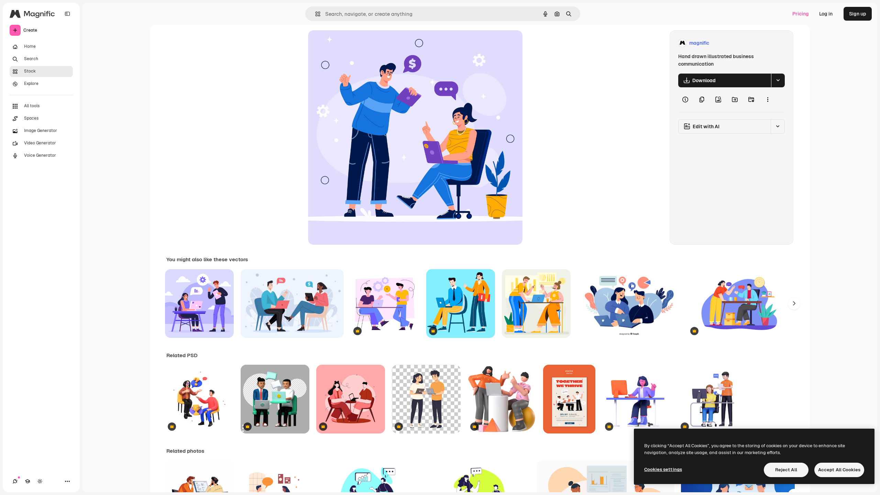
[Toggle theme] (39, 481)
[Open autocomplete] (315, 13)
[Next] (794, 303)
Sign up (857, 14)
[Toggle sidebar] (67, 13)
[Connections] (15, 481)
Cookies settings (663, 469)
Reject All (786, 470)
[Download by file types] (778, 80)
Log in (826, 14)
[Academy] (27, 481)
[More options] (767, 100)
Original (352, 43)
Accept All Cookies (839, 470)
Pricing (800, 14)
